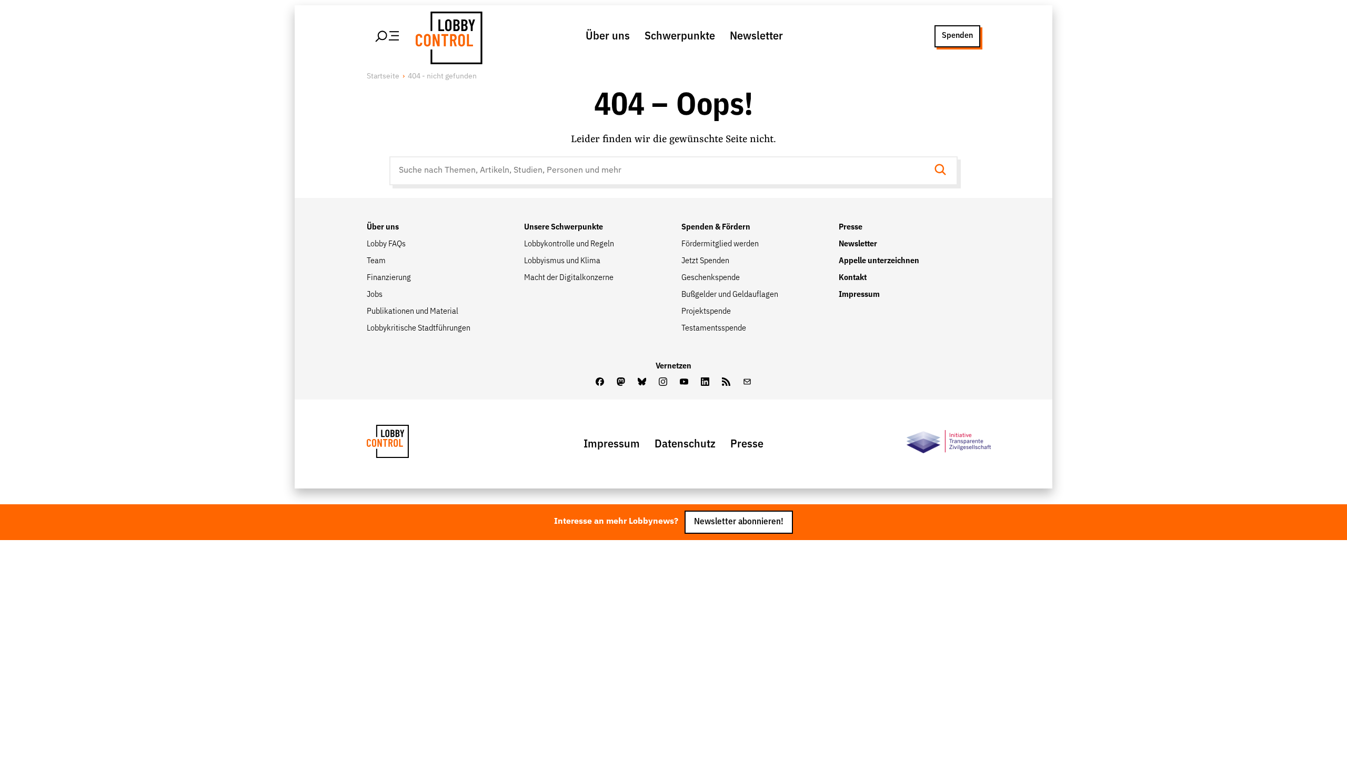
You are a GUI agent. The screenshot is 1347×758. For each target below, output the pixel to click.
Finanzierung (389, 278)
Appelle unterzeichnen (879, 261)
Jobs (375, 295)
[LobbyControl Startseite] (447, 36)
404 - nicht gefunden (442, 76)
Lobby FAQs (386, 244)
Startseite (383, 76)
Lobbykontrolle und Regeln (569, 244)
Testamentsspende (713, 328)
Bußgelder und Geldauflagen (729, 295)
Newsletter (756, 36)
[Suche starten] (943, 170)
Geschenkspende (710, 278)
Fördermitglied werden (720, 244)
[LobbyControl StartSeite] (403, 444)
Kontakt (853, 278)
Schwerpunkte (680, 36)
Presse (850, 227)
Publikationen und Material (412, 311)
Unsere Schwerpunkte (563, 227)
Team (376, 261)
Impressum (859, 295)
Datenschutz (685, 444)
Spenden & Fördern (715, 227)
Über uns (608, 36)
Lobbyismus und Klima (562, 261)
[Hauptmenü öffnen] (388, 36)
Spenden (957, 36)
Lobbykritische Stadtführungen (418, 328)
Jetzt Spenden (705, 261)
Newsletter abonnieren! (738, 521)
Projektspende (706, 311)
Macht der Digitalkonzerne (569, 278)
